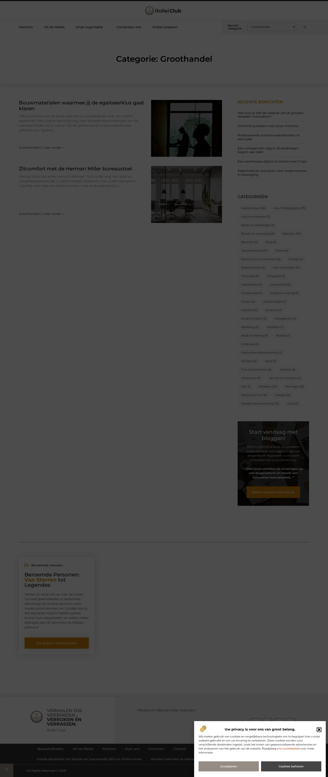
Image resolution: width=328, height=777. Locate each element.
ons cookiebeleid (288, 748)
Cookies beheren (291, 766)
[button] (319, 729)
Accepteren (228, 766)
